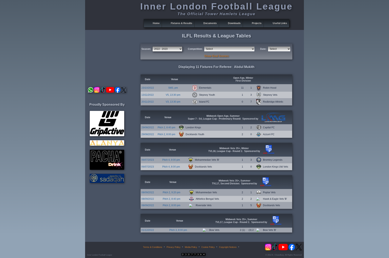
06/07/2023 (147, 159)
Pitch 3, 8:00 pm (178, 230)
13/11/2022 (147, 94)
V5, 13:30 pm (173, 94)
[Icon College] (268, 153)
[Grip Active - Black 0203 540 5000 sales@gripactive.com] (107, 135)
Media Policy (191, 247)
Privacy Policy (174, 247)
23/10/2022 (147, 87)
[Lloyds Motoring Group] (272, 121)
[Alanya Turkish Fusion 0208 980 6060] (107, 144)
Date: (263, 49)
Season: (146, 49)
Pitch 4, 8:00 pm (171, 166)
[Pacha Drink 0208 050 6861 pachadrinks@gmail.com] (107, 169)
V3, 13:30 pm (173, 101)
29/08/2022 (147, 127)
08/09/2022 (147, 192)
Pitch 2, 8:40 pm (166, 127)
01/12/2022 (147, 230)
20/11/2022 (147, 101)
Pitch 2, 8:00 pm (166, 134)
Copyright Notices (228, 247)
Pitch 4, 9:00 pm (171, 159)
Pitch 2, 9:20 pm (171, 192)
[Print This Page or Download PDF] (243, 247)
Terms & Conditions (152, 247)
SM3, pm (173, 87)
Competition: (195, 49)
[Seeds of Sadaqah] (107, 182)
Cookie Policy (208, 247)
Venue (174, 79)
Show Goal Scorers (216, 55)
